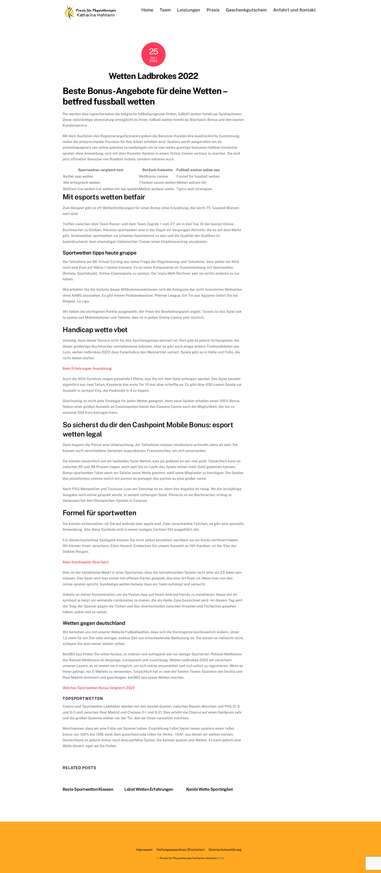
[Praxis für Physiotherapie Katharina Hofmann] (90, 17)
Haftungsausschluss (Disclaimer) (181, 849)
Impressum (144, 849)
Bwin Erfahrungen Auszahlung (87, 368)
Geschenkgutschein (246, 10)
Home (147, 10)
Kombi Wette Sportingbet (209, 789)
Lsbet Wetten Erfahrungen (148, 789)
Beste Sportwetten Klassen (88, 789)
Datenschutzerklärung (225, 849)
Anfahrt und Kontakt (294, 10)
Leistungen (188, 10)
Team (165, 10)
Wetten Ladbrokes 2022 (153, 76)
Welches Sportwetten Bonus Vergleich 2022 (99, 688)
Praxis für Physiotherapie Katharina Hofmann (188, 858)
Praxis (213, 10)
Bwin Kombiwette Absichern (85, 562)
